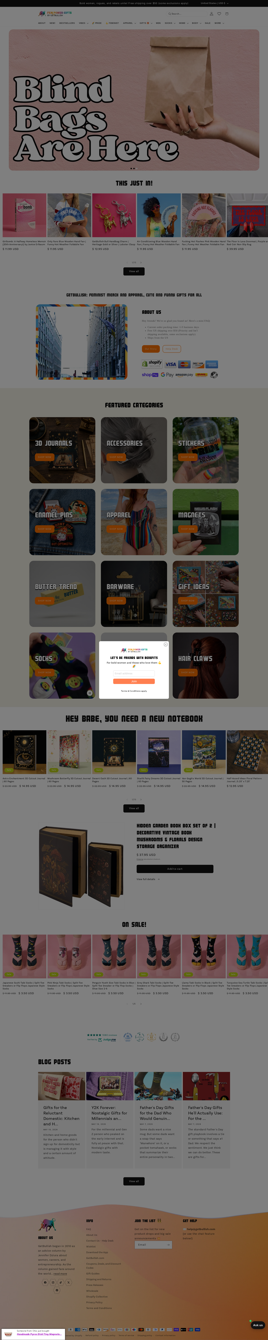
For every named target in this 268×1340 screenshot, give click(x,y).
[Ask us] (258, 1325)
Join (134, 681)
